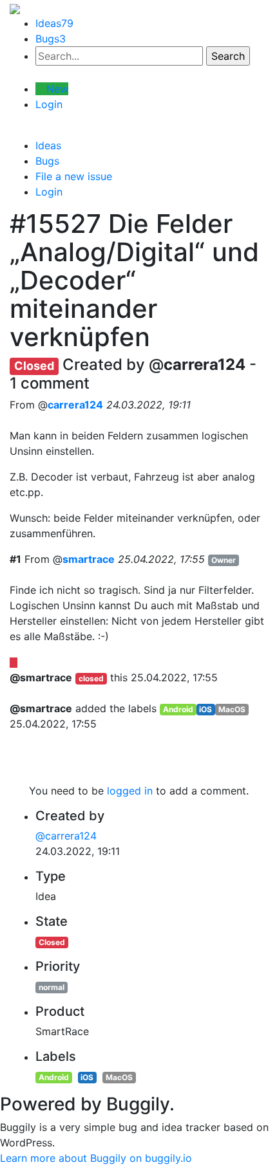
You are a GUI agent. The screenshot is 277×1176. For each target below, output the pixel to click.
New (55, 88)
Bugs (50, 38)
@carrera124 (66, 835)
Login (48, 104)
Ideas (54, 23)
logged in (130, 790)
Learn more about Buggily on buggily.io (96, 1158)
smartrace (88, 559)
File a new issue (73, 176)
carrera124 (75, 404)
